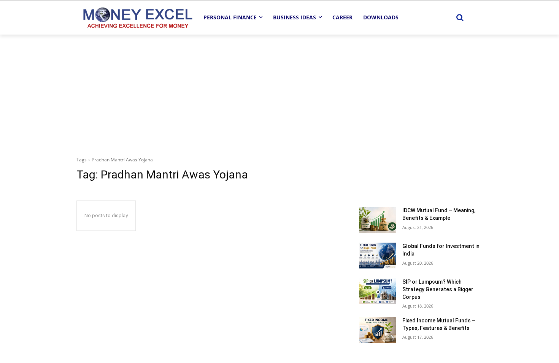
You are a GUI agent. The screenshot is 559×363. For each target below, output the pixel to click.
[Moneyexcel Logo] (137, 17)
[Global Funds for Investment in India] (377, 255)
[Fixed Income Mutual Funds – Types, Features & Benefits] (377, 330)
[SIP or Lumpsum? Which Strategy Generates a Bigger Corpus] (377, 291)
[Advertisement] (279, 91)
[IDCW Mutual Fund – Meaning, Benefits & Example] (377, 220)
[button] (460, 17)
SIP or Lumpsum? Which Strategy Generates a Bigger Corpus (437, 289)
